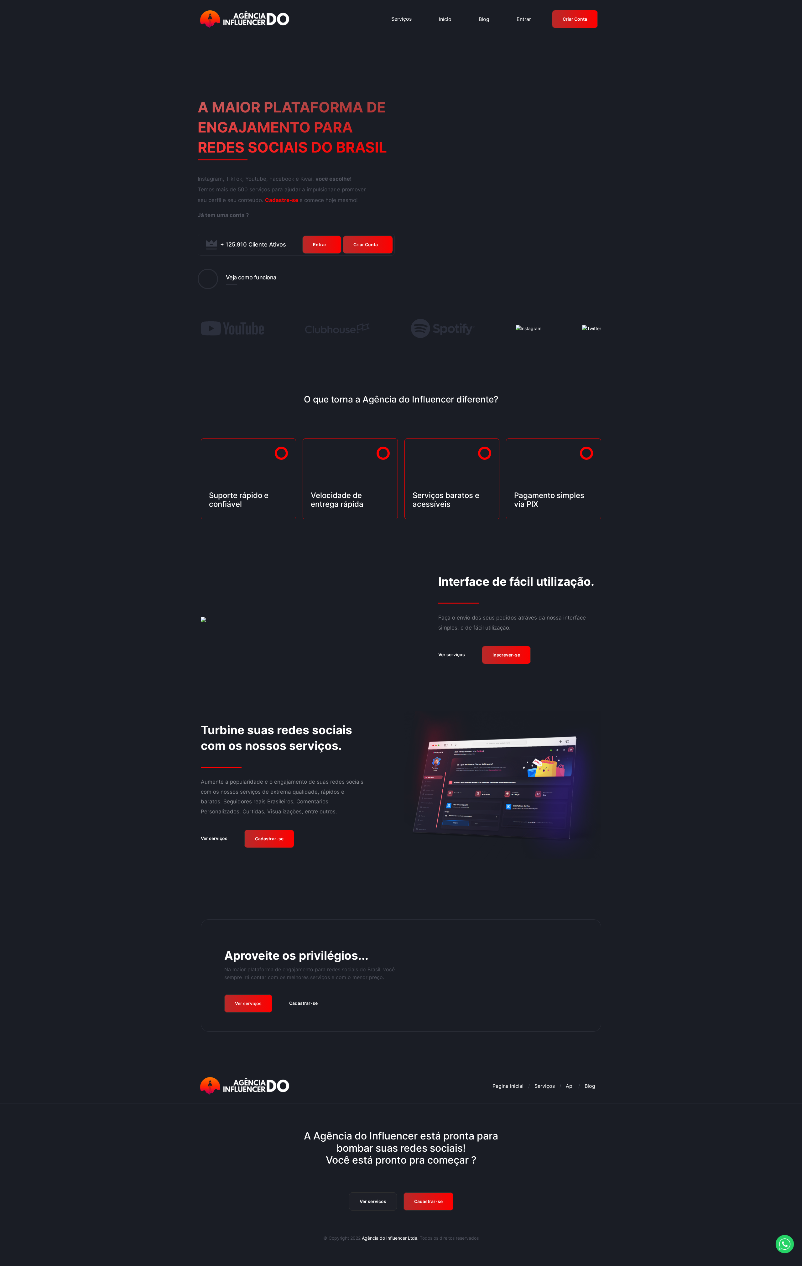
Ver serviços (451, 654)
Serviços (401, 19)
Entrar (319, 244)
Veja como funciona (251, 277)
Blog (590, 1086)
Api (570, 1086)
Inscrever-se (506, 654)
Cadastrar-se (269, 838)
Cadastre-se (281, 200)
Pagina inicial (507, 1086)
